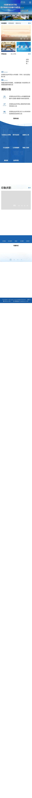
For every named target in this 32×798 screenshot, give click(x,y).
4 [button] (21, 259)
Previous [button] (1, 254)
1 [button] (10, 259)
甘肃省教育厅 (4, 277)
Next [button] (30, 254)
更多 (29, 23)
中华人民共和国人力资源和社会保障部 (10, 272)
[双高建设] (8, 220)
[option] (16, 33)
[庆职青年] (23, 220)
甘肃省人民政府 (5, 274)
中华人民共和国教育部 (6, 269)
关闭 (19, 13)
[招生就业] (8, 230)
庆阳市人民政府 (13, 277)
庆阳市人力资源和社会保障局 (18, 274)
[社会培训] (23, 230)
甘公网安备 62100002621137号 (20, 301)
